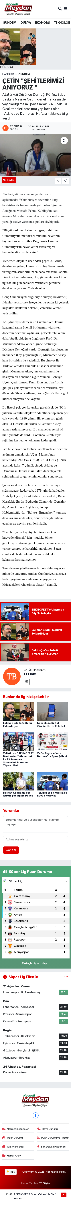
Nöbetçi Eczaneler (18, 1129)
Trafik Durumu (15, 1137)
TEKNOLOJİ (62, 22)
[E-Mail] (27, 682)
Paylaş (11, 180)
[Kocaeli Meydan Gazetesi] (18, 9)
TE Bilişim (30, 673)
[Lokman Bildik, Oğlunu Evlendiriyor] (18, 711)
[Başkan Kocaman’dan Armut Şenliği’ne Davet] (18, 781)
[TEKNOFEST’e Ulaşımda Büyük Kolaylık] (52, 781)
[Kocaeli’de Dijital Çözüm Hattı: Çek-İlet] (52, 711)
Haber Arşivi (14, 1155)
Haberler (8, 74)
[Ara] (60, 9)
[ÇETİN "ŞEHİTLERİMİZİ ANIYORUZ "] (35, 155)
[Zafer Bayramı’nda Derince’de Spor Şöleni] (52, 741)
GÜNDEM (9, 22)
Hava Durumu (50, 1129)
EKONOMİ (42, 22)
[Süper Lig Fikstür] (66, 977)
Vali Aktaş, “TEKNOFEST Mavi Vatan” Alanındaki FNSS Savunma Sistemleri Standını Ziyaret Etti (18, 759)
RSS (12, 1171)
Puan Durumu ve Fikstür (55, 1137)
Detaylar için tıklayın (35, 963)
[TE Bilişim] (12, 676)
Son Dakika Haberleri (53, 1146)
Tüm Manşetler (15, 1146)
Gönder (11, 850)
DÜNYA (26, 22)
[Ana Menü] (65, 9)
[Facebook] (36, 1115)
